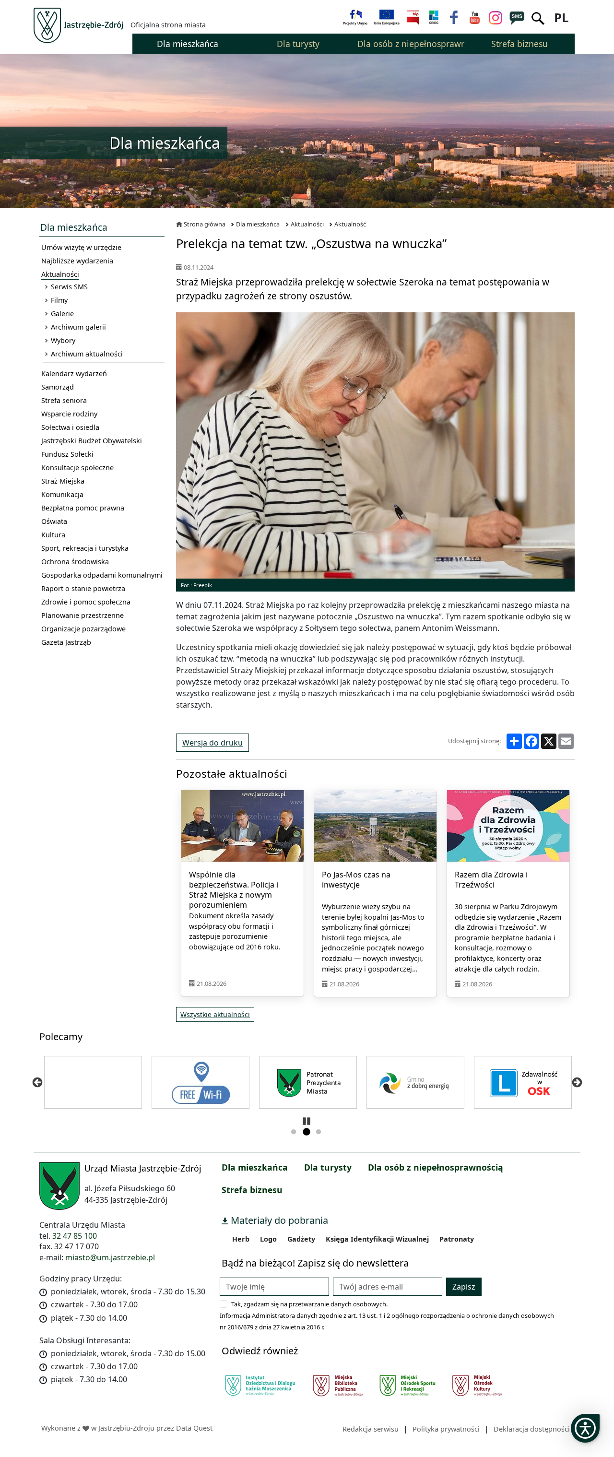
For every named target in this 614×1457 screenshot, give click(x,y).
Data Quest (194, 1428)
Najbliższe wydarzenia (77, 260)
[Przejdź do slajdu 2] (306, 1132)
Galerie (62, 313)
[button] (585, 1428)
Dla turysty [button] (298, 43)
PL (561, 17)
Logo (268, 1239)
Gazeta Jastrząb (66, 642)
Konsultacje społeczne (77, 467)
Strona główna (204, 224)
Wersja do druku (212, 742)
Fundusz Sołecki (67, 454)
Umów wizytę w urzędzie (81, 247)
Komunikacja (62, 494)
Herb (240, 1239)
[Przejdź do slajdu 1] (293, 1132)
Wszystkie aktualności (215, 1014)
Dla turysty (328, 1167)
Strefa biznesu (252, 1190)
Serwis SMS (69, 286)
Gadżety (301, 1239)
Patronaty (456, 1239)
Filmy (59, 300)
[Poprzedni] (37, 1083)
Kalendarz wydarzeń (74, 373)
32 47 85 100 (74, 1236)
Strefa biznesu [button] (519, 43)
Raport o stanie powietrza (83, 588)
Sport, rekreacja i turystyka (85, 548)
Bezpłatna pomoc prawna (82, 507)
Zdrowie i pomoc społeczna (85, 601)
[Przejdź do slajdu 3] (318, 1132)
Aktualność (350, 224)
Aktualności (60, 274)
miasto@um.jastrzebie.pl (110, 1257)
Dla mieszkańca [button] (187, 43)
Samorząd (57, 386)
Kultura (53, 534)
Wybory (63, 340)
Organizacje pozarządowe (83, 628)
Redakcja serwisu (370, 1428)
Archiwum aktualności (87, 353)
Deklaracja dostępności (532, 1428)
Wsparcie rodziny (69, 413)
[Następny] (577, 1083)
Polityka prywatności (446, 1428)
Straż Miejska (62, 481)
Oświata (54, 521)
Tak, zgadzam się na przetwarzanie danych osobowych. (309, 1304)
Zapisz (463, 1286)
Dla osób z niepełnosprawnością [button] (410, 43)
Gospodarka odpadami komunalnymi (102, 575)
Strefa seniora (64, 400)
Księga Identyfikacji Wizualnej (377, 1239)
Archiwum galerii (78, 327)
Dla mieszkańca (258, 224)
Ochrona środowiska (75, 561)
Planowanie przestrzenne (82, 615)
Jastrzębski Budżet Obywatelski (91, 440)
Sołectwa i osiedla (70, 427)
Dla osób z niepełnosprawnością (435, 1167)
